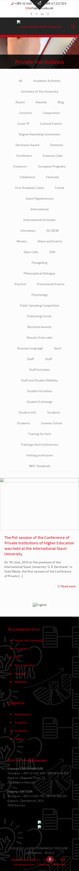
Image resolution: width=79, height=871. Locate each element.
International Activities (39, 220)
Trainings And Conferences (39, 444)
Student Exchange (39, 402)
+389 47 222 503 (54, 3)
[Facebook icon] (31, 14)
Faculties (20, 648)
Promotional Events (51, 284)
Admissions (22, 714)
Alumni (20, 102)
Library (19, 739)
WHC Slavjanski (39, 466)
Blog (61, 102)
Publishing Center (39, 316)
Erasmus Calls (53, 155)
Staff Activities (39, 369)
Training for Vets (39, 434)
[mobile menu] (73, 26)
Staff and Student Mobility (39, 380)
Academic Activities (47, 81)
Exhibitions (27, 177)
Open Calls (31, 252)
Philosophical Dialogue (39, 273)
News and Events (50, 241)
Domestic (56, 145)
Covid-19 (23, 123)
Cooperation (51, 113)
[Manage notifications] (50, 859)
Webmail (20, 682)
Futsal (59, 188)
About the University (28, 640)
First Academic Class (29, 188)
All (20, 81)
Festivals (52, 177)
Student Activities (39, 391)
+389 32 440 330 (26, 3)
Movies (22, 241)
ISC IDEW (53, 230)
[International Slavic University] (39, 26)
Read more (68, 586)
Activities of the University (39, 91)
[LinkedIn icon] (42, 14)
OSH (52, 252)
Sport (58, 348)
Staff (30, 359)
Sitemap (20, 673)
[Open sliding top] (39, 5)
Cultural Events (51, 123)
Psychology (40, 295)
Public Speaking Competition (39, 305)
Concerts (25, 113)
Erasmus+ (20, 166)
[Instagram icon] (48, 14)
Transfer (20, 722)
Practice (20, 284)
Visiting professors (39, 455)
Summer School (51, 423)
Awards (41, 102)
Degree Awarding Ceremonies (39, 134)
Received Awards (39, 327)
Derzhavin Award (27, 145)
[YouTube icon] (37, 14)
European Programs (52, 166)
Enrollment (24, 155)
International (40, 209)
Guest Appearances (40, 198)
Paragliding (39, 262)
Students (53, 412)
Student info (27, 412)
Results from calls (39, 337)
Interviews (28, 230)
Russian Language (30, 348)
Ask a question (24, 665)
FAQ (17, 657)
